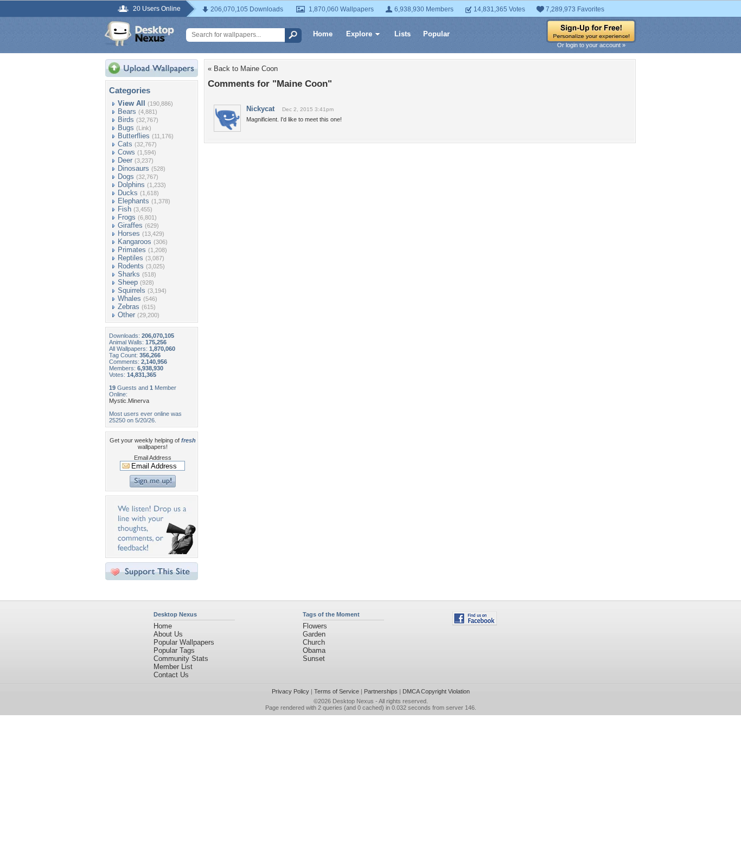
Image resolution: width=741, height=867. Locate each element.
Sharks (129, 274)
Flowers (315, 626)
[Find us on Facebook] (474, 623)
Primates (132, 250)
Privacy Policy (290, 691)
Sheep (128, 282)
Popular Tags (174, 650)
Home (323, 34)
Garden (314, 634)
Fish (124, 209)
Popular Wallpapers (184, 642)
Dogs (126, 176)
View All (131, 103)
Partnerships (381, 691)
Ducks (128, 193)
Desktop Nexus (353, 701)
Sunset (314, 658)
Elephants (133, 201)
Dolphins (131, 185)
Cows (126, 152)
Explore (359, 34)
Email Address (152, 457)
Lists (402, 34)
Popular (436, 34)
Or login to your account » (591, 45)
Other (126, 315)
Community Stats (181, 658)
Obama (314, 650)
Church (314, 642)
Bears (127, 111)
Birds (126, 119)
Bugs (126, 128)
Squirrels (131, 290)
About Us (168, 634)
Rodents (131, 266)
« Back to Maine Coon (243, 69)
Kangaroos (134, 241)
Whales (129, 298)
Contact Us (171, 675)
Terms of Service (336, 691)
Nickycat (260, 109)
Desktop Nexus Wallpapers (139, 33)
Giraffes (130, 225)
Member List (173, 667)
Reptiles (130, 258)
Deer (125, 160)
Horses (129, 233)
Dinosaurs (133, 168)
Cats (125, 144)
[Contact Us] (155, 552)
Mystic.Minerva (129, 400)
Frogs (127, 217)
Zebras (128, 307)
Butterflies (134, 136)
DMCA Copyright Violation (436, 691)
